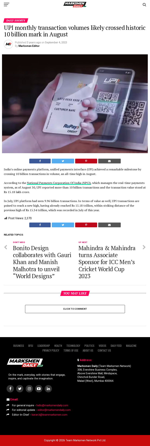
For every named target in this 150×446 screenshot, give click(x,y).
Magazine (131, 346)
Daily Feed (116, 346)
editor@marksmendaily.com (54, 410)
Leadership (44, 346)
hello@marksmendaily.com (52, 405)
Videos (102, 346)
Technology (73, 346)
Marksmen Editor (29, 45)
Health (58, 346)
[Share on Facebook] (40, 161)
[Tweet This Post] (63, 161)
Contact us (104, 350)
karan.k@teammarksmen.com (49, 414)
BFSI (30, 346)
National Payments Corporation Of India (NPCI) (59, 183)
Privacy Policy (50, 350)
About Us (88, 350)
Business (18, 346)
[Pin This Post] (86, 161)
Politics (89, 346)
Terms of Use (70, 350)
